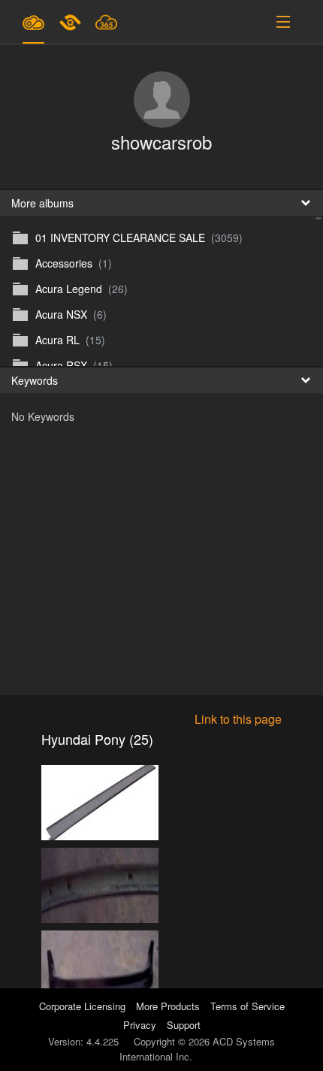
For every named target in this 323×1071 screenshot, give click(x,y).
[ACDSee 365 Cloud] (106, 22)
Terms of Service (247, 1006)
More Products (168, 1006)
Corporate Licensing (83, 1006)
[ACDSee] (71, 22)
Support (184, 1025)
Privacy (139, 1025)
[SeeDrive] (33, 22)
